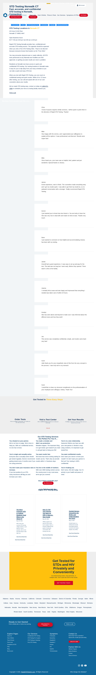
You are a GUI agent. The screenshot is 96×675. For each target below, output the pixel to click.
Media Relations (73, 651)
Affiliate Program (73, 649)
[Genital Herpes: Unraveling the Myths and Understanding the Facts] (74, 508)
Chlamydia (52, 635)
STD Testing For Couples (34, 638)
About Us (9, 635)
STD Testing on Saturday (34, 640)
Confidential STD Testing (34, 635)
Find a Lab (12, 93)
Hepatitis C (52, 642)
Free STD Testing (32, 642)
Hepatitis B (52, 640)
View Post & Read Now (21, 536)
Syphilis (52, 648)
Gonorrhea (52, 638)
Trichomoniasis (53, 651)
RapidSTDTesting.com (28, 672)
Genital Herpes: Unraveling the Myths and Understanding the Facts (74, 514)
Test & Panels (10, 640)
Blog (8, 648)
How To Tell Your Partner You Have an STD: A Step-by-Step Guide (48, 513)
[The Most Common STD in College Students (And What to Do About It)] (21, 506)
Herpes (51, 644)
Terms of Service (73, 655)
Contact (70, 653)
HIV (51, 646)
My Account (10, 651)
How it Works (10, 638)
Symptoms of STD (11, 644)
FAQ (8, 646)
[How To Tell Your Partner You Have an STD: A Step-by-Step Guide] (48, 506)
